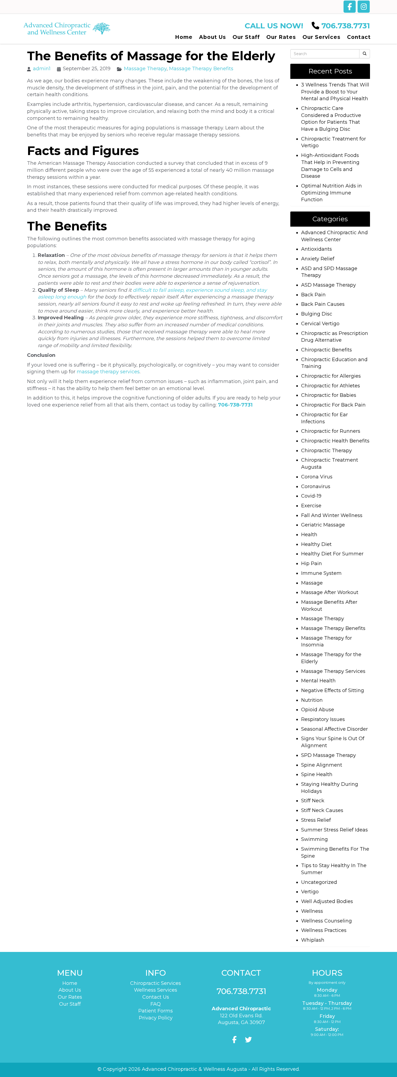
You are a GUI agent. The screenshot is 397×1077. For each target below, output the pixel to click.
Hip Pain (311, 563)
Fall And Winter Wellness (331, 515)
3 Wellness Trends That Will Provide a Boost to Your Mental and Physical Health (335, 92)
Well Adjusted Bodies (327, 901)
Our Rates (70, 997)
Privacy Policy (156, 1018)
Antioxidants (316, 249)
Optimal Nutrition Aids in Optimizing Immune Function (331, 193)
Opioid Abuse (317, 710)
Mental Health (318, 681)
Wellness (312, 911)
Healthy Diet (316, 544)
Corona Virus (316, 477)
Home (69, 983)
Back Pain (313, 295)
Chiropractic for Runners (330, 431)
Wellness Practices (323, 930)
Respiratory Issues (323, 719)
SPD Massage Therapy (328, 755)
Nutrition (312, 700)
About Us (70, 990)
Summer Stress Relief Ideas (334, 830)
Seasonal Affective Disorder (334, 729)
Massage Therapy (145, 69)
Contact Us (155, 997)
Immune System (321, 573)
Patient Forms (155, 1011)
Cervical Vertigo (320, 324)
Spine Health (316, 774)
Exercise (311, 506)
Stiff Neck (312, 801)
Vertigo (310, 892)
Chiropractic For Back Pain (333, 405)
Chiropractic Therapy (326, 451)
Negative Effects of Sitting (332, 690)
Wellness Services (155, 990)
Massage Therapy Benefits (201, 69)
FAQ (155, 1004)
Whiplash (312, 940)
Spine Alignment (321, 765)
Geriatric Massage (323, 525)
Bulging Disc (316, 314)
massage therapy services (108, 372)
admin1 (42, 69)
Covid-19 (311, 496)
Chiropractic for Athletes (330, 386)
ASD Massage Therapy (328, 285)
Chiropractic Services (155, 983)
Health (309, 535)
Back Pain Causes (323, 304)
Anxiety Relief (317, 259)
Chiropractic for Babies (328, 395)
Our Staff (70, 1004)
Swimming (314, 839)
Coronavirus (315, 486)
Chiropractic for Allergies (331, 376)
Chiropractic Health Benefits (335, 441)
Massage (312, 583)
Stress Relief (316, 820)
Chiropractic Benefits (326, 350)
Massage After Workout (329, 592)
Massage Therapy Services (333, 671)
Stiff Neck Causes (322, 810)
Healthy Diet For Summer (332, 554)
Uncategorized (319, 882)
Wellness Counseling (326, 921)
